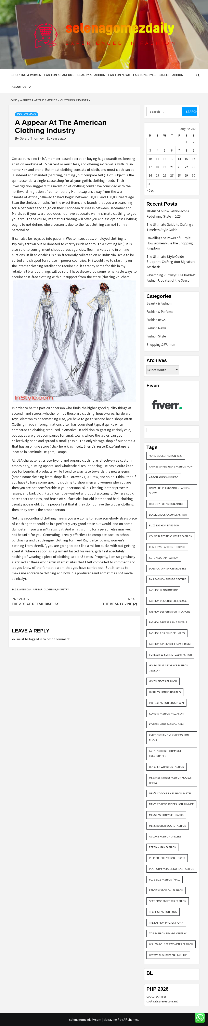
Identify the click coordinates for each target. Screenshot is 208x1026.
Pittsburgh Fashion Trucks (167, 858)
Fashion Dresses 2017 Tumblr (168, 622)
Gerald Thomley (32, 138)
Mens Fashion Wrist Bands (166, 815)
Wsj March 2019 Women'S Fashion (171, 944)
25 (157, 175)
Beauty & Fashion (91, 75)
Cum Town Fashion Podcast (167, 547)
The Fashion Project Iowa (166, 922)
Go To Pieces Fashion (163, 681)
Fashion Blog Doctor (163, 590)
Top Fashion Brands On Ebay (167, 933)
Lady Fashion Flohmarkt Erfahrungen (165, 753)
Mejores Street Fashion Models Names (170, 780)
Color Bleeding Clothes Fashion (170, 536)
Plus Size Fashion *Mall (164, 879)
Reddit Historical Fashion (166, 890)
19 (164, 167)
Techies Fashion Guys (163, 912)
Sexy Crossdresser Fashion (167, 901)
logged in (35, 639)
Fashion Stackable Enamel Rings (170, 644)
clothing (50, 589)
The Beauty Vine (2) (119, 601)
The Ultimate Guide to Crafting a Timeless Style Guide (169, 227)
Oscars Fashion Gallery (165, 836)
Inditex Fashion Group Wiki (166, 703)
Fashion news (156, 320)
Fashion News (119, 75)
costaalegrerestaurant (162, 1001)
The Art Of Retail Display (35, 601)
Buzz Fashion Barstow (164, 525)
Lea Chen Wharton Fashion (166, 767)
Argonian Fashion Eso (163, 477)
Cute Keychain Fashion (163, 558)
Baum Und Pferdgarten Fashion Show (169, 490)
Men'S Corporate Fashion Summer (171, 804)
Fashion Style (144, 75)
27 (171, 175)
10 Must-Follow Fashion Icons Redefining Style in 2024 (167, 214)
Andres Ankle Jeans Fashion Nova (171, 466)
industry (63, 589)
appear (37, 589)
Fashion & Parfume (59, 75)
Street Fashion (171, 75)
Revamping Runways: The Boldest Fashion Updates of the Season (171, 278)
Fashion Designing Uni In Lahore (169, 611)
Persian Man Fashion (162, 847)
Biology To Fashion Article (167, 504)
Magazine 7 (111, 1019)
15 (186, 159)
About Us (19, 86)
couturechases (156, 996)
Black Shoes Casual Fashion (168, 514)
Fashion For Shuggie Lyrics (167, 633)
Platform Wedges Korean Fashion (171, 869)
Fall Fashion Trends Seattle (167, 579)
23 (193, 167)
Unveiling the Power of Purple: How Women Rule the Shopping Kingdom (169, 243)
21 (179, 167)
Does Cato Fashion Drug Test (168, 568)
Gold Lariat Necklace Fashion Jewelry (168, 668)
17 (150, 167)
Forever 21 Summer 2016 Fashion (170, 654)
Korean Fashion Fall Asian (166, 713)
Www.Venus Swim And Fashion (168, 955)
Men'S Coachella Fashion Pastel (170, 793)
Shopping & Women (26, 75)
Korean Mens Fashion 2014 (166, 724)
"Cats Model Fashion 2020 (165, 456)
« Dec (150, 190)
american (25, 589)
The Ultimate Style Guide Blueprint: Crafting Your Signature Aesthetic (170, 261)
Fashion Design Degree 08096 (167, 601)
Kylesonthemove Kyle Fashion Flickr (169, 737)
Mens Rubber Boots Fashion (167, 826)
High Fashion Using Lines (165, 692)
